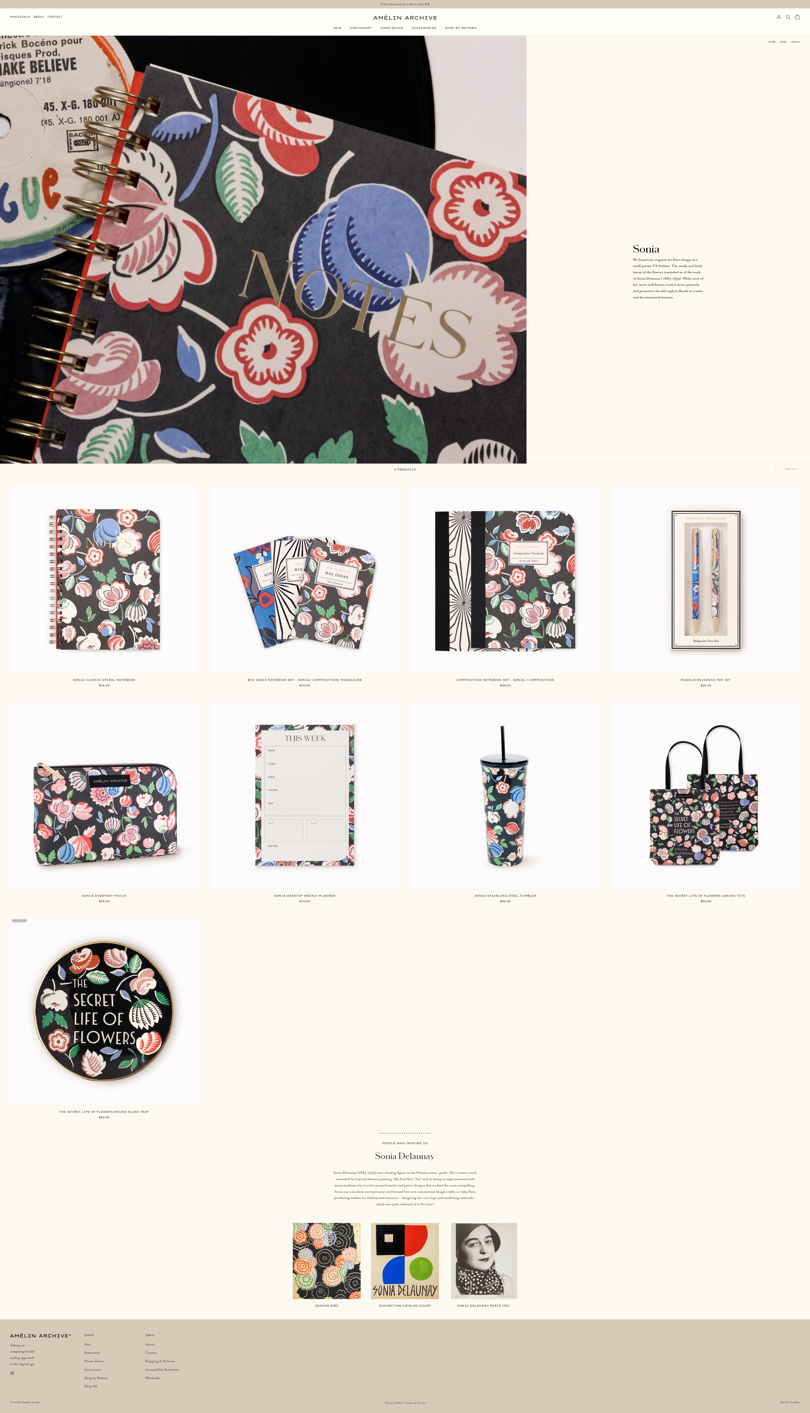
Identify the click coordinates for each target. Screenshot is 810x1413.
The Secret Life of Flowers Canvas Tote (706, 895)
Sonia (795, 42)
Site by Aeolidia (789, 1402)
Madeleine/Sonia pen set (706, 679)
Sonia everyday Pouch (104, 895)
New (337, 28)
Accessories (424, 28)
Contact (55, 16)
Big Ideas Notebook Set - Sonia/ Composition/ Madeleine (305, 679)
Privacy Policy (393, 1403)
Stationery (361, 28)
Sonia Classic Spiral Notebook (104, 679)
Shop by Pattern (461, 28)
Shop (783, 42)
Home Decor (391, 28)
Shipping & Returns (160, 1361)
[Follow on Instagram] (12, 1373)
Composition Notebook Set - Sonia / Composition (505, 679)
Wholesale (20, 16)
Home (771, 42)
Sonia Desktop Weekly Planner (304, 895)
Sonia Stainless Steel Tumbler (505, 895)
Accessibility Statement (162, 1370)
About (39, 16)
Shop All (90, 1386)
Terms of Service (415, 1403)
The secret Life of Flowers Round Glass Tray (104, 1111)
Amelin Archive (31, 1402)
